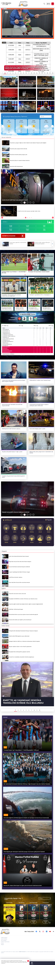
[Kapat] (28, 961)
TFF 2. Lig (36, 325)
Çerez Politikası (4, 938)
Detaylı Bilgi (9, 922)
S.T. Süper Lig (5, 325)
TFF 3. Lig (51, 325)
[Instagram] (43, 931)
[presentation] (2, 126)
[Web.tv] (53, 931)
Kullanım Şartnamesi (5, 941)
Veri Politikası (3, 940)
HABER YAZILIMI (22, 951)
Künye (2, 943)
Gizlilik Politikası (4, 937)
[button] (2, 73)
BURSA (5, 222)
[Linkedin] (46, 931)
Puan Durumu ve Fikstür (9, 354)
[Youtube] (50, 931)
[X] (39, 931)
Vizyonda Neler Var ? (13, 898)
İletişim (2, 944)
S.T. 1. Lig (21, 325)
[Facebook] (36, 931)
